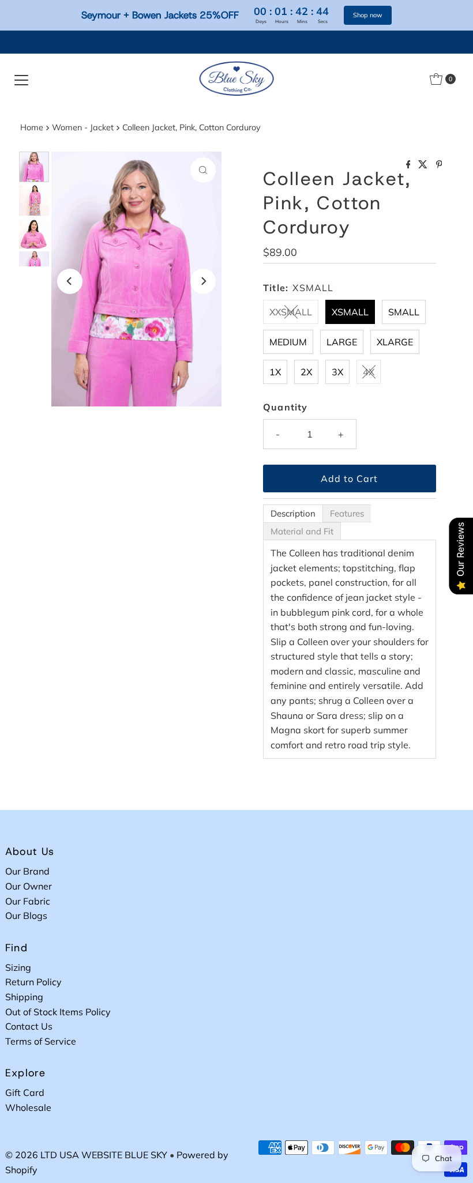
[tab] (293, 513)
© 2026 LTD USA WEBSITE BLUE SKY (86, 1155)
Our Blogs (26, 915)
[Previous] (69, 281)
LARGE (341, 342)
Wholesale (28, 1107)
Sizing (18, 967)
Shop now (367, 15)
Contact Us (28, 1026)
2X (306, 372)
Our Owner (28, 886)
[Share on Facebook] (409, 165)
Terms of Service (40, 1041)
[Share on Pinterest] (439, 165)
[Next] (203, 281)
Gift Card (24, 1092)
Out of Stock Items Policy (58, 1012)
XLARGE (395, 342)
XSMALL (350, 312)
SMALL (403, 312)
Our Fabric (27, 901)
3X (337, 372)
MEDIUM (288, 342)
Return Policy (33, 982)
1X (275, 372)
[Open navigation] (21, 79)
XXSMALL (290, 312)
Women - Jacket (83, 127)
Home (31, 127)
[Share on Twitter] (424, 165)
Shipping (24, 997)
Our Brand (27, 871)
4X (368, 372)
